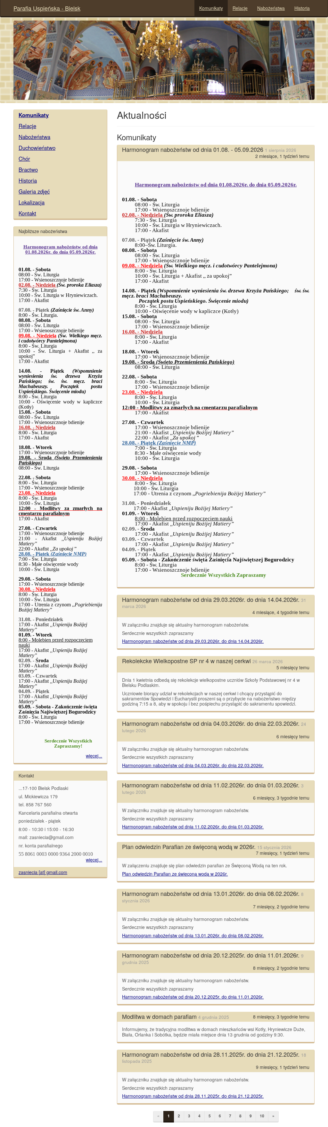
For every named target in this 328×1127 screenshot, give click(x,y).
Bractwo (28, 169)
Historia (302, 8)
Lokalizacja (32, 202)
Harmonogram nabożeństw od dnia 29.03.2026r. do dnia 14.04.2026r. (193, 641)
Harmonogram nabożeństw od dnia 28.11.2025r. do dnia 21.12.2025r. (193, 1096)
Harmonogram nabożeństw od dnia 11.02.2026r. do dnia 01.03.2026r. (193, 826)
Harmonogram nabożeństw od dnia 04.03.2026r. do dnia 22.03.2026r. (193, 765)
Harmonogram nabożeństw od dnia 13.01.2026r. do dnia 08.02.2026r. (193, 935)
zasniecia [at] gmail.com (43, 872)
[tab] (60, 114)
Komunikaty (211, 8)
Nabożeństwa (271, 8)
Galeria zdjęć (34, 191)
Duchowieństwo (37, 148)
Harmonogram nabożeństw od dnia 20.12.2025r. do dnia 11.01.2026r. (193, 996)
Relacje (240, 8)
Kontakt (27, 213)
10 (262, 1116)
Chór (24, 158)
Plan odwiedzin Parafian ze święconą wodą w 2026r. (175, 874)
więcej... (94, 755)
